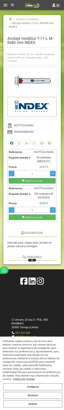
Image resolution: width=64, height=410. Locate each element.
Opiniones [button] (34, 258)
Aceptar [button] (33, 403)
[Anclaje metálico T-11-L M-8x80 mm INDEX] (32, 81)
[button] (32, 5)
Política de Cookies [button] (24, 379)
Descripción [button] (33, 233)
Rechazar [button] (33, 395)
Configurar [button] (33, 386)
